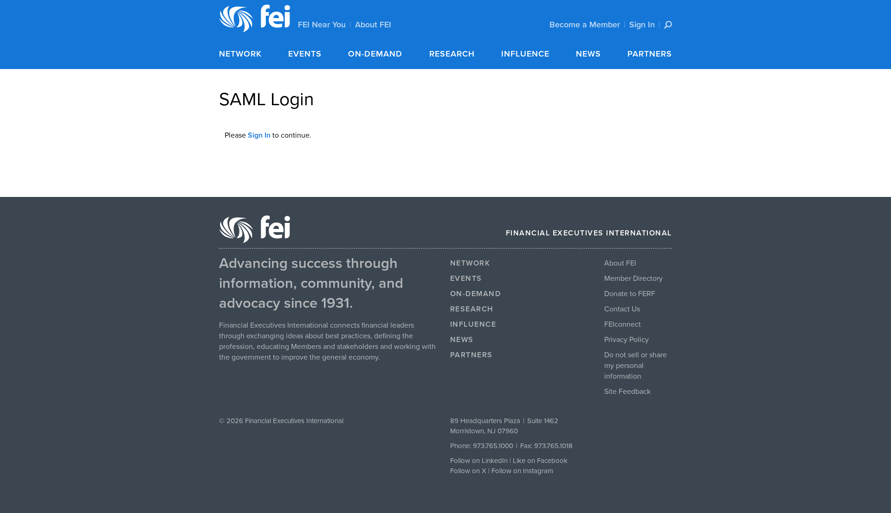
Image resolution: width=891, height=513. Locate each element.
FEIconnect (622, 324)
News (588, 54)
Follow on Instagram (522, 471)
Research (452, 54)
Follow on (466, 471)
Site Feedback (627, 391)
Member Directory (633, 278)
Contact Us (622, 309)
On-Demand (375, 54)
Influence (525, 54)
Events (305, 54)
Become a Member (584, 24)
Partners (649, 54)
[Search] (668, 25)
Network (240, 54)
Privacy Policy (626, 339)
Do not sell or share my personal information (635, 365)
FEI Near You (322, 24)
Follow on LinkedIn (479, 460)
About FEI (373, 24)
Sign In (642, 24)
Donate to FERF (629, 293)
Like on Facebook (540, 460)
